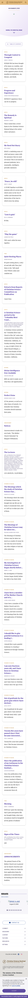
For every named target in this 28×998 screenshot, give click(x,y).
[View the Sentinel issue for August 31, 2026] (14, 901)
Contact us (15, 922)
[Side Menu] (2, 2)
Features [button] (5, 938)
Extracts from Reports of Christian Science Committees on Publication (13, 290)
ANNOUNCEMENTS (12, 856)
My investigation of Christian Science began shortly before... (13, 565)
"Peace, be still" (10, 181)
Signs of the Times (11, 834)
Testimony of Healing (9, 483)
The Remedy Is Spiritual (10, 116)
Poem (5, 253)
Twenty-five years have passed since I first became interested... (13, 733)
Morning (7, 804)
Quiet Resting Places (12, 256)
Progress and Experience (9, 91)
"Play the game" (10, 234)
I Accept (14, 991)
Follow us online (11, 954)
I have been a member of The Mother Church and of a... (13, 595)
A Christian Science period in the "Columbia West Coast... (12, 316)
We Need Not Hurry (12, 145)
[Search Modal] (25, 2)
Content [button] (5, 935)
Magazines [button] (5, 931)
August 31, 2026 (14, 904)
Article (5, 52)
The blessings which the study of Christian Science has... (13, 489)
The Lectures (9, 452)
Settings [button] (5, 944)
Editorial (6, 367)
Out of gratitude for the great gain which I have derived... (13, 700)
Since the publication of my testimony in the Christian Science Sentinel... (13, 764)
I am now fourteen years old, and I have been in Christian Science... (12, 669)
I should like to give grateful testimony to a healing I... (13, 635)
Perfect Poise (9, 395)
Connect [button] (5, 928)
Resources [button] (5, 941)
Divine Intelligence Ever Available (12, 371)
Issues (4, 894)
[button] (7, 910)
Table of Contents (15, 44)
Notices (7, 426)
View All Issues (4, 896)
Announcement (7, 422)
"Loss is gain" (9, 214)
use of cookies (16, 986)
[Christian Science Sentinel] (14, 2)
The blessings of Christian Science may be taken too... (13, 527)
